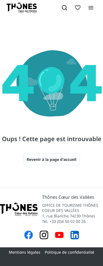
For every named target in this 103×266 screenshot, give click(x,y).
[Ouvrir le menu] (90, 7)
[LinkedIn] (74, 236)
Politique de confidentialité (69, 252)
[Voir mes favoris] (77, 7)
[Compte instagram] (44, 236)
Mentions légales (24, 252)
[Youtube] (59, 236)
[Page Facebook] (28, 236)
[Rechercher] (64, 7)
